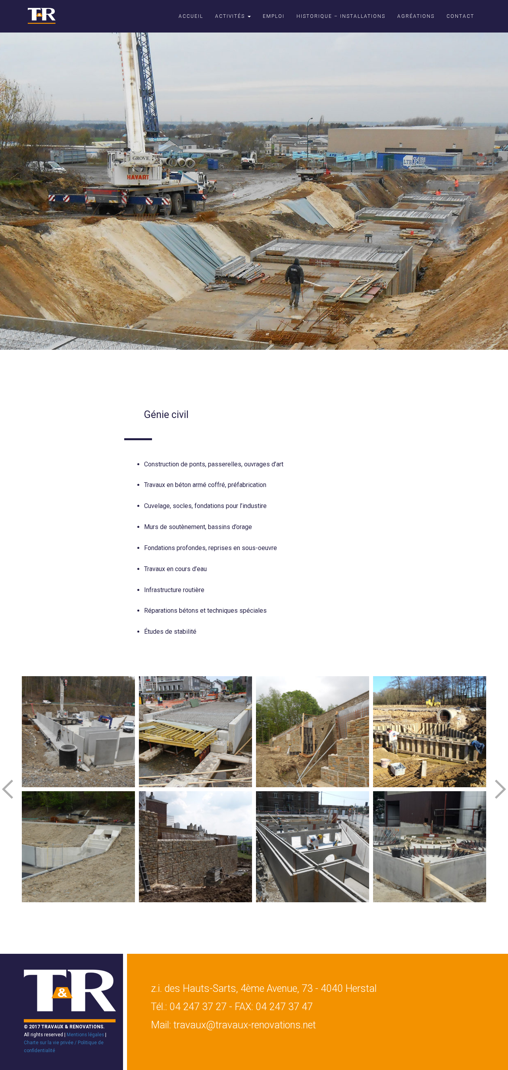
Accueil (191, 16)
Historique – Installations (340, 16)
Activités (231, 16)
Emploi (274, 16)
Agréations (416, 16)
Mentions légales (85, 1034)
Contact (460, 16)
